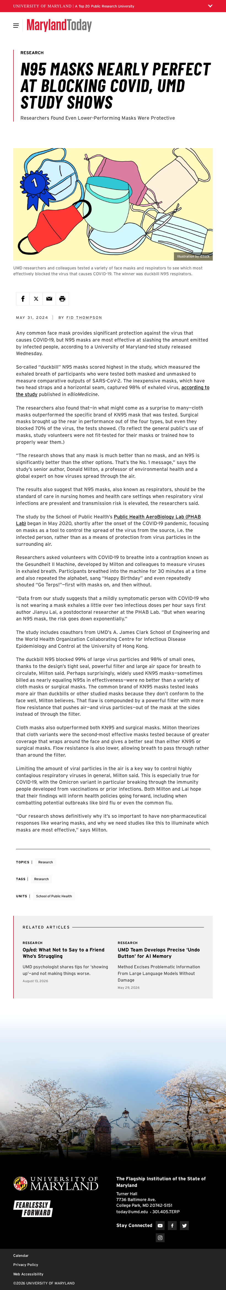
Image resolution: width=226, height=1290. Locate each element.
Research (45, 862)
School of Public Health (54, 896)
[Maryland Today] (59, 25)
